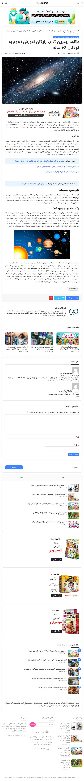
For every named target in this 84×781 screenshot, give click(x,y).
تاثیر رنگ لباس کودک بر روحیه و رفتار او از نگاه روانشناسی (49, 513)
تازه (62, 477)
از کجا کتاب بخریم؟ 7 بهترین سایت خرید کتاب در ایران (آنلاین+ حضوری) (17, 348)
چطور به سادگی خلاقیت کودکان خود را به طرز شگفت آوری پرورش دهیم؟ (40, 161)
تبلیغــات (46, 749)
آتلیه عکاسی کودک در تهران (14, 703)
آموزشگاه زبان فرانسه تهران (33, 703)
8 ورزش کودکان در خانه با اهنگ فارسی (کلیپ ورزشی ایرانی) (49, 522)
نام (77, 437)
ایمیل (76, 445)
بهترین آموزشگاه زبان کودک (70, 703)
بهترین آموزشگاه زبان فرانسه (69, 705)
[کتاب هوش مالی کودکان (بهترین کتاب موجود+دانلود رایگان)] (73, 681)
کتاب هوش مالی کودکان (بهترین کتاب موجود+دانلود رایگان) (49, 678)
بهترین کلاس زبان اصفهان (51, 703)
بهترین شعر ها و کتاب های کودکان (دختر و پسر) (45, 30)
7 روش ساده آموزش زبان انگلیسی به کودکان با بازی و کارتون (49, 494)
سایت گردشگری (54, 705)
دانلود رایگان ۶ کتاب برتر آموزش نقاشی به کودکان (52, 687)
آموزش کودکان (68, 30)
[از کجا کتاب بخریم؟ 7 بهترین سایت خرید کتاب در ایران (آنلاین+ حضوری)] (16, 338)
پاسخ (77, 382)
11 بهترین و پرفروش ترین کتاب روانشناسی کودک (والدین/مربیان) (69, 348)
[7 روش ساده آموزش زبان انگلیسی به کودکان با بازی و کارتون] (73, 497)
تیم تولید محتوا (71, 53)
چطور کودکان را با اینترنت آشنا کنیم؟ (34, 183)
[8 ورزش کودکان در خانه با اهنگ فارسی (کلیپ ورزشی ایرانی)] (73, 524)
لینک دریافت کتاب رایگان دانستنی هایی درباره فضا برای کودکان (57, 166)
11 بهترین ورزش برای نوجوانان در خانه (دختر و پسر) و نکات (48, 485)
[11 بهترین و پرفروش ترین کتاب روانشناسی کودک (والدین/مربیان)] (67, 338)
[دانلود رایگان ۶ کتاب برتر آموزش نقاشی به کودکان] (73, 690)
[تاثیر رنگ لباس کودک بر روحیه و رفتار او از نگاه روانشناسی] (73, 515)
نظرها (22, 477)
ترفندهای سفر (44, 705)
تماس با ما (38, 749)
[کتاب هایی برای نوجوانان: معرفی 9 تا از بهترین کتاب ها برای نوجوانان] (42, 338)
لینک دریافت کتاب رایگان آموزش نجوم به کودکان (61, 172)
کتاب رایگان (73, 288)
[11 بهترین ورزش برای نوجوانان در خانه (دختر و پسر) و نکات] (73, 488)
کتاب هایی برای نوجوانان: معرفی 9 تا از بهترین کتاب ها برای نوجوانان (42, 348)
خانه (76, 30)
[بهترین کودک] (42, 3)
